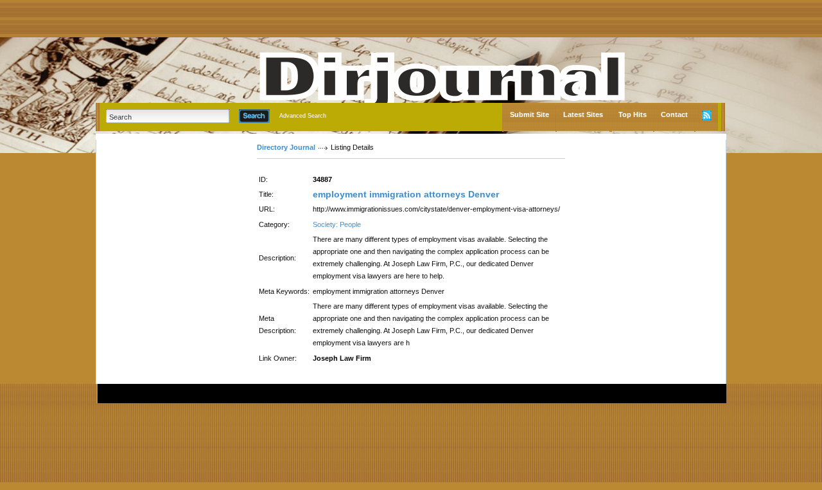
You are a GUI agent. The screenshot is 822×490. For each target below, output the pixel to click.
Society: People (337, 224)
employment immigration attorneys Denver (406, 194)
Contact (674, 114)
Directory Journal (286, 147)
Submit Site (529, 114)
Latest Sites (583, 114)
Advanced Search (302, 116)
